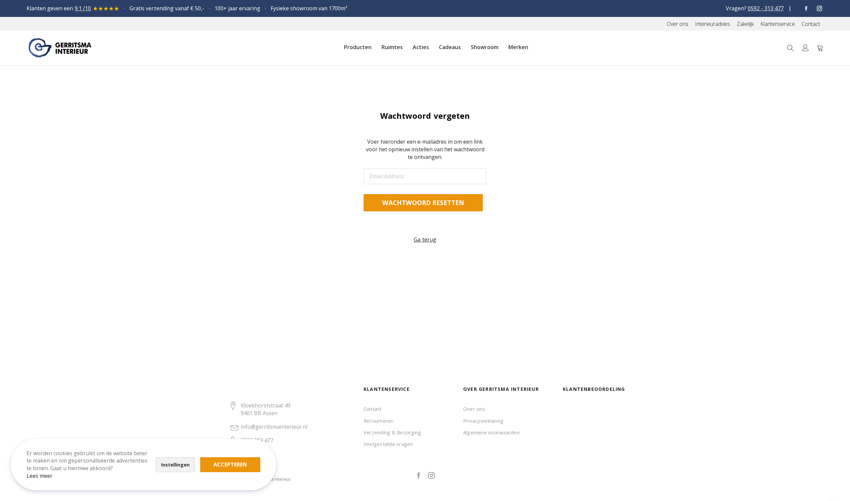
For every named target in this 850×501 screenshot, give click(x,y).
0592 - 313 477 (766, 8)
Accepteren (230, 464)
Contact (373, 408)
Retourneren (379, 420)
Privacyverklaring (483, 420)
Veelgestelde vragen (388, 444)
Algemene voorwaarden (491, 432)
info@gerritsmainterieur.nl (274, 426)
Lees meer (39, 475)
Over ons (474, 408)
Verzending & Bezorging (392, 432)
